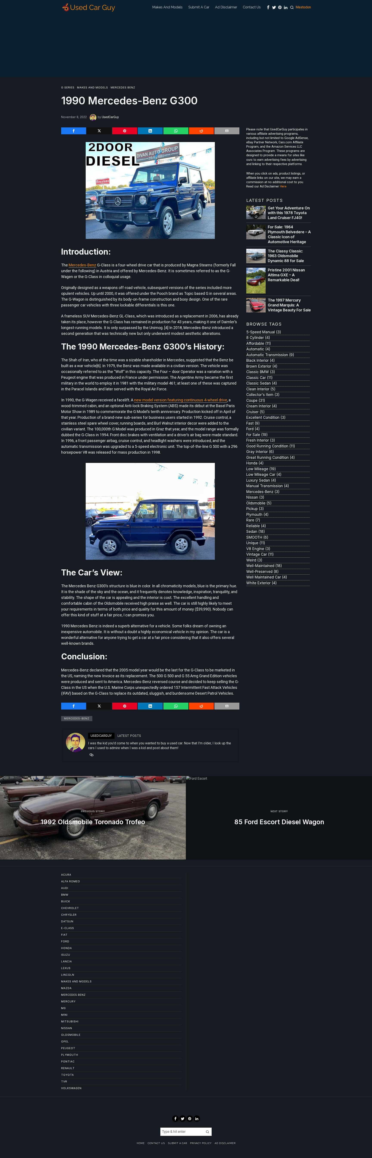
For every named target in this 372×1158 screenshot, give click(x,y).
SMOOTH (257, 537)
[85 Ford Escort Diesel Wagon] (279, 818)
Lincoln (67, 974)
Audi (64, 888)
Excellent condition (265, 417)
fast (253, 423)
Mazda (66, 988)
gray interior (260, 452)
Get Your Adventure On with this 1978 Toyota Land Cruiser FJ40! (289, 213)
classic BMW (260, 372)
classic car (259, 378)
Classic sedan (261, 383)
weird (254, 560)
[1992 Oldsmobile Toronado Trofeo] (93, 818)
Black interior (260, 360)
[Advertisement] (186, 47)
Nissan (255, 497)
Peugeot (68, 1048)
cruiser (255, 412)
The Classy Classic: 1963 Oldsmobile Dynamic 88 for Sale (286, 256)
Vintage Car (260, 554)
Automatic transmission (270, 355)
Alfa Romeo (70, 881)
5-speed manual (263, 332)
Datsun (67, 921)
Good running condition (270, 446)
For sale (257, 435)
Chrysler (69, 914)
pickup (255, 509)
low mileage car (263, 474)
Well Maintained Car (266, 577)
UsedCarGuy (110, 117)
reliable (256, 526)
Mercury (68, 1001)
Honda (255, 463)
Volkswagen (71, 1088)
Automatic (258, 349)
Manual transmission (267, 486)
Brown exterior (261, 366)
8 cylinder (258, 337)
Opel (65, 1041)
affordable (258, 343)
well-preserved (262, 571)
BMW (64, 894)
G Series (67, 87)
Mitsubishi (70, 1021)
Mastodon (303, 7)
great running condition (270, 457)
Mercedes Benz (123, 87)
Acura (66, 874)
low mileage (261, 469)
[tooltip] (268, 7)
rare (253, 520)
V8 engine (258, 549)
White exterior (261, 583)
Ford (65, 941)
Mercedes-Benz (82, 265)
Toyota (67, 1074)
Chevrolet (70, 908)
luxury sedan (261, 480)
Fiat (64, 934)
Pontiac (68, 1061)
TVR (64, 1081)
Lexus (66, 968)
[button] (207, 1131)
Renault (68, 1068)
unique (255, 543)
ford (253, 429)
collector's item (262, 395)
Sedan (255, 531)
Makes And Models (92, 87)
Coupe (255, 400)
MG (63, 1008)
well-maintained (264, 566)
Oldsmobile (258, 503)
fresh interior (260, 440)
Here (283, 186)
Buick (65, 901)
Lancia (66, 961)
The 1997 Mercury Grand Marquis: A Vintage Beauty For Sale (289, 305)
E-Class (67, 928)
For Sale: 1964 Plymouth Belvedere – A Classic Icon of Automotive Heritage (289, 234)
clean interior (260, 389)
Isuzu (65, 954)
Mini (64, 1014)
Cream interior (261, 406)
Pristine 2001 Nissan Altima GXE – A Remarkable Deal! (286, 275)
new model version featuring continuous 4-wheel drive (180, 400)
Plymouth (257, 514)
